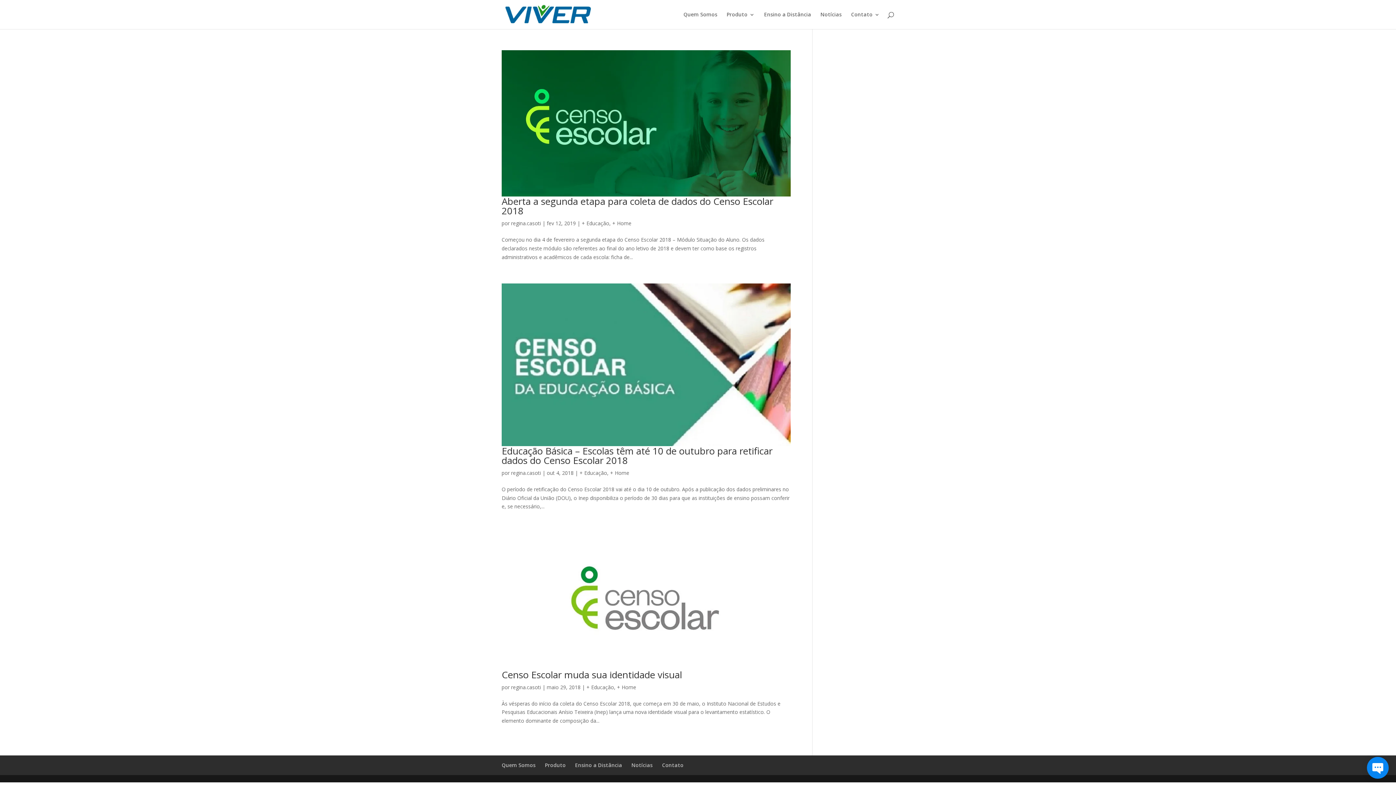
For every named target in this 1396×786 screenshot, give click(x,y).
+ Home (621, 223)
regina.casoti (526, 223)
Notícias (831, 15)
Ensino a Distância (787, 15)
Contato (861, 15)
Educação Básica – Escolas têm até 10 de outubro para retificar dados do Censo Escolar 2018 (637, 455)
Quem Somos (700, 15)
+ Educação (595, 223)
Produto (737, 15)
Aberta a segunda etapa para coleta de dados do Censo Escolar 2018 (637, 206)
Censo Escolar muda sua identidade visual (592, 674)
